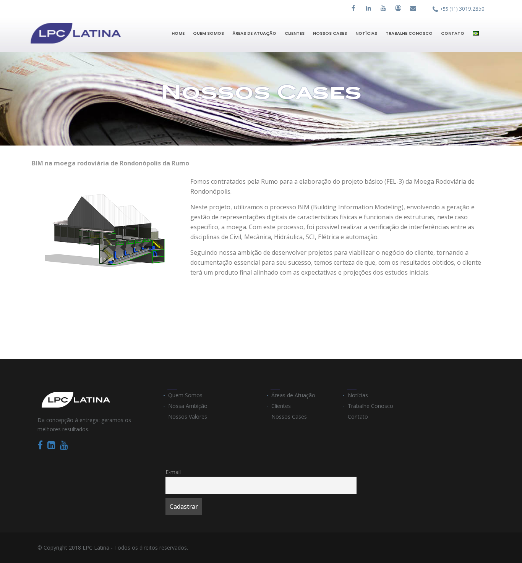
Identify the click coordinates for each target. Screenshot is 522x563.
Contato (452, 33)
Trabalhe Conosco (409, 33)
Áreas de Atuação (254, 33)
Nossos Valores (187, 416)
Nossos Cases (330, 33)
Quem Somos (208, 33)
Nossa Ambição (188, 405)
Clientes (295, 33)
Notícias (366, 33)
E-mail (173, 472)
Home (178, 33)
